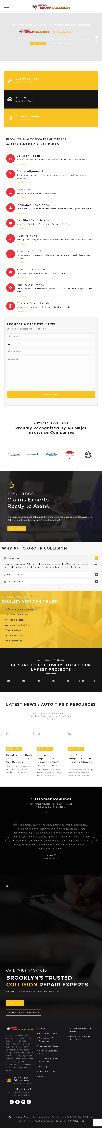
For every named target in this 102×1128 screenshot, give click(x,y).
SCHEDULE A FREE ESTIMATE (24, 1012)
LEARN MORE (15, 528)
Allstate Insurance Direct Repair (81, 1029)
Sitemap (27, 1117)
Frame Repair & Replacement (46, 1039)
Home (42, 1028)
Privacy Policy (15, 1117)
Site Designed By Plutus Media (70, 1121)
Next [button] (94, 839)
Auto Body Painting (48, 1033)
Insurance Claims (47, 1071)
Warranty (43, 1067)
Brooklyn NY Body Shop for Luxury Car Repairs (19, 758)
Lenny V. (51, 855)
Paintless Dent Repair (49, 1046)
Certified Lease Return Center (49, 1052)
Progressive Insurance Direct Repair (80, 1037)
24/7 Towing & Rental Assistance (49, 1060)
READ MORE (22, 164)
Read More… (76, 567)
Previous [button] (7, 839)
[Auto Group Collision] (51, 6)
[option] (13, 454)
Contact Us (44, 1076)
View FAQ (13, 1003)
